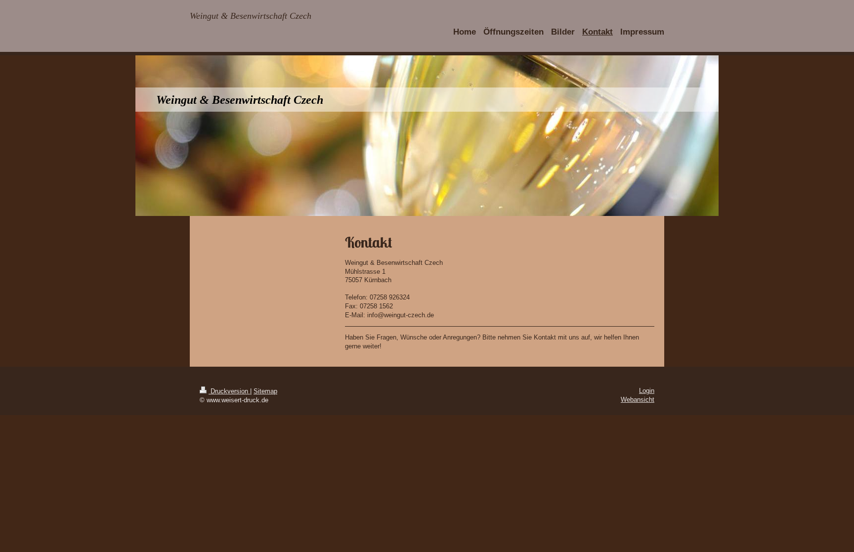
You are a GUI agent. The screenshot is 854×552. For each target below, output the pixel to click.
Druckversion (229, 391)
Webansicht (637, 399)
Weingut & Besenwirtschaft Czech (250, 16)
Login (646, 390)
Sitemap (265, 391)
